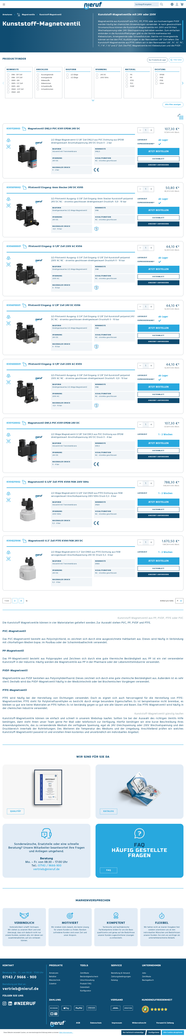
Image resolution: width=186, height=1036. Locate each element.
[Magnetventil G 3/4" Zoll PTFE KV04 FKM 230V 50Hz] (28, 510)
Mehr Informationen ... (66, 1032)
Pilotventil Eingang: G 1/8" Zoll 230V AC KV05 (55, 364)
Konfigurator (85, 990)
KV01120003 (13, 128)
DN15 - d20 (16, 86)
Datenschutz (96, 1023)
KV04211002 (13, 482)
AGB (78, 1023)
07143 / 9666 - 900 (19, 977)
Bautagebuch (148, 980)
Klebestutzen (46, 83)
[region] (140, 33)
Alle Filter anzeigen (173, 104)
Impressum (117, 1023)
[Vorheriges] (3, 83)
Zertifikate (84, 973)
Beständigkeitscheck (89, 976)
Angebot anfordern (158, 165)
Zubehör (52, 983)
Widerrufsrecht (139, 1023)
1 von (7, 600)
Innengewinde (46, 77)
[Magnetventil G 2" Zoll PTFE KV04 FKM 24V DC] (28, 569)
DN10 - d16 (15, 80)
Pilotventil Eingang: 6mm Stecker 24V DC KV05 (55, 188)
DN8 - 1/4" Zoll (17, 77)
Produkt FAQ (85, 983)
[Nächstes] (183, 83)
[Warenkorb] (181, 4)
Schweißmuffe (46, 86)
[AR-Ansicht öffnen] (8, 147)
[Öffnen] (93, 100)
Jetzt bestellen (158, 151)
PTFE (132, 80)
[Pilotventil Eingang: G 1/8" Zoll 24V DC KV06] (28, 333)
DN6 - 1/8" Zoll (17, 74)
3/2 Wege (74, 77)
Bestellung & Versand (120, 973)
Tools (84, 965)
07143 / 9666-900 (49, 865)
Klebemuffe (45, 80)
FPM (161, 80)
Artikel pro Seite (166, 601)
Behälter (52, 976)
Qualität (15, 811)
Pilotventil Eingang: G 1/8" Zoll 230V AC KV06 (55, 246)
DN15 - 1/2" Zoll (17, 83)
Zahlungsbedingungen (121, 976)
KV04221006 (14, 541)
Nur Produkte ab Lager (157, 60)
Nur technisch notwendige (133, 1032)
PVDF (132, 86)
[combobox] (179, 600)
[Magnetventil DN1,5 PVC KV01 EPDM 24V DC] (28, 451)
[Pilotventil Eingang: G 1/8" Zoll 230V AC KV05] (28, 392)
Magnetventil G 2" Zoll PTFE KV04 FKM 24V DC (55, 541)
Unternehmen (151, 965)
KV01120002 (13, 423)
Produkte (56, 965)
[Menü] (4, 4)
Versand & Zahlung (165, 1023)
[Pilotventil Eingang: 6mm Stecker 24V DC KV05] (28, 215)
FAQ (108, 870)
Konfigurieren (154, 1032)
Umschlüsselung (87, 980)
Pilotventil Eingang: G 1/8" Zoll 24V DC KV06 (54, 305)
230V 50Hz (104, 77)
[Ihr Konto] (176, 4)
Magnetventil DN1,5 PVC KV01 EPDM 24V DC (54, 423)
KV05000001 (14, 364)
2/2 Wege (74, 74)
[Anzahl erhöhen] (151, 130)
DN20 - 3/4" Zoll (17, 89)
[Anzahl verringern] (140, 130)
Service (116, 965)
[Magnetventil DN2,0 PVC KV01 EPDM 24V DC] (28, 156)
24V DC (103, 74)
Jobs (144, 973)
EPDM (162, 74)
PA (131, 74)
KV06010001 (13, 305)
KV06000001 (14, 246)
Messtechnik (54, 980)
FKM (161, 77)
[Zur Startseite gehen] (93, 6)
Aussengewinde (47, 74)
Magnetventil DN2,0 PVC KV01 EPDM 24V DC (54, 129)
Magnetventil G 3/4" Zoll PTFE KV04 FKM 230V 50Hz (58, 482)
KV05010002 (14, 187)
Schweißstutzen (47, 89)
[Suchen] (161, 4)
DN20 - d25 (16, 92)
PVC (131, 83)
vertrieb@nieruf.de (46, 869)
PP (131, 77)
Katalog (108, 811)
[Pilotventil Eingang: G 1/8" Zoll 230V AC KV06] (28, 274)
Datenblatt (85, 987)
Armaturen (53, 973)
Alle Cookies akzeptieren (172, 1032)
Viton (162, 83)
